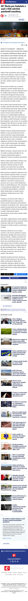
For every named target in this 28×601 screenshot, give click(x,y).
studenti (2, 310)
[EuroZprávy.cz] (10, 2)
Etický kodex (4, 572)
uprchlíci (4, 309)
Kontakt (15, 572)
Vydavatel (20, 572)
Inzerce (25, 572)
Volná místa (20, 574)
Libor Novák (8, 538)
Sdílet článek (22, 20)
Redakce (10, 572)
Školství (24, 310)
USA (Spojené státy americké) (18, 309)
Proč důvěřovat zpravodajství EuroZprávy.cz (14, 42)
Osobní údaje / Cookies (10, 574)
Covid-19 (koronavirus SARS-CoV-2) (13, 310)
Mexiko (8, 309)
